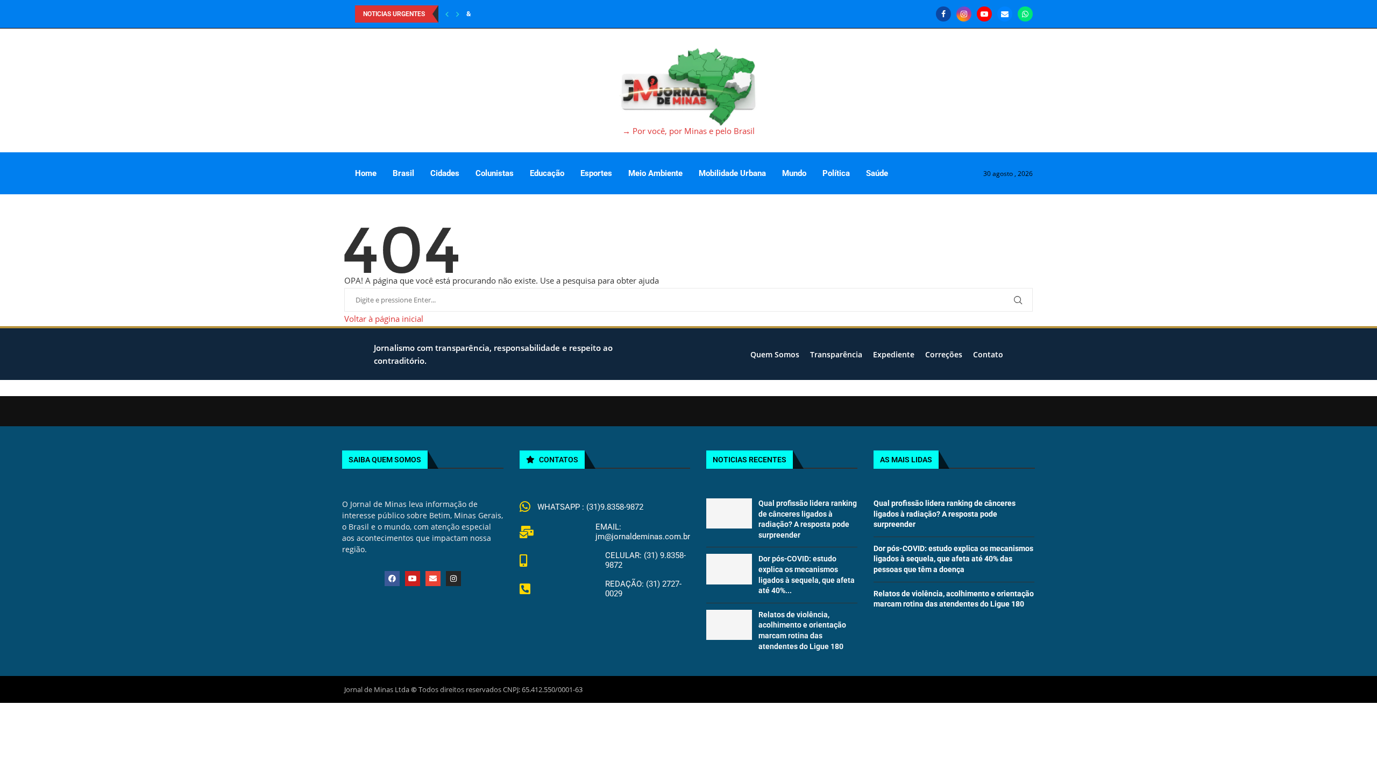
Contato (988, 354)
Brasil (403, 173)
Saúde (877, 173)
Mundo (794, 173)
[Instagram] (963, 14)
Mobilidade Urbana (732, 173)
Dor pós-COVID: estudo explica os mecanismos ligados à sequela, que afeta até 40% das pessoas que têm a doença (953, 559)
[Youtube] (984, 14)
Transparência (836, 354)
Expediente (893, 354)
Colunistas (494, 173)
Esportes (596, 173)
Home (366, 173)
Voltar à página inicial (383, 318)
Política (836, 173)
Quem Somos (774, 354)
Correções (943, 354)
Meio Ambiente (655, 173)
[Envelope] (433, 578)
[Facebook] (943, 14)
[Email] (1004, 14)
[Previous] (447, 14)
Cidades (444, 173)
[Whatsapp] (1025, 14)
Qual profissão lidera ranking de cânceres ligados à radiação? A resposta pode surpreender (945, 514)
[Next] (457, 14)
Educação (547, 173)
